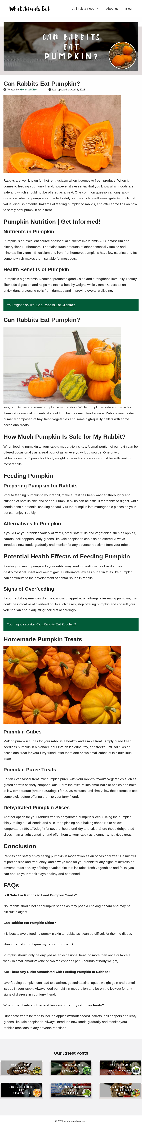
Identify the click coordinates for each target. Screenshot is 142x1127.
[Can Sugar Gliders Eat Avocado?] (21, 1073)
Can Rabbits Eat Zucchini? (56, 624)
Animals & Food (83, 8)
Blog (128, 8)
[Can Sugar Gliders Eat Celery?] (71, 1095)
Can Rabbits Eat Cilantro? (55, 305)
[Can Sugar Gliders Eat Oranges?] (21, 1095)
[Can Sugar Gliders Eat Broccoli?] (71, 1073)
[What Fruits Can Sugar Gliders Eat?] (120, 1095)
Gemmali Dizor (28, 89)
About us (112, 8)
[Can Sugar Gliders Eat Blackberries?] (120, 1073)
